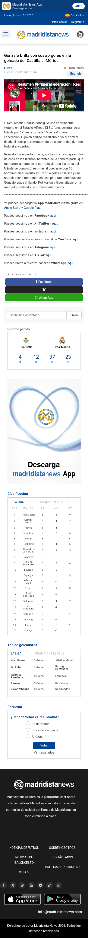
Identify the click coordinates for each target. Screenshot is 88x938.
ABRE (78, 6)
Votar (44, 745)
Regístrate (77, 21)
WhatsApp (45, 298)
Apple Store (12, 208)
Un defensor (40, 724)
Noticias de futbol (24, 847)
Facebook (45, 282)
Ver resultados (44, 752)
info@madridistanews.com (60, 912)
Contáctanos (62, 857)
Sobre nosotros (62, 847)
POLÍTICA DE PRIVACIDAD (62, 867)
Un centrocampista (45, 730)
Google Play (32, 208)
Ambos (37, 737)
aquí (53, 216)
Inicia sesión (59, 21)
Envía (74, 315)
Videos (24, 872)
